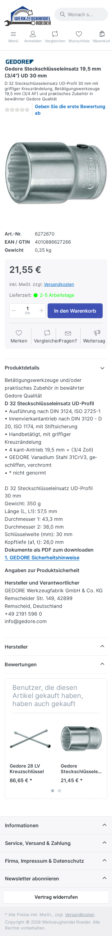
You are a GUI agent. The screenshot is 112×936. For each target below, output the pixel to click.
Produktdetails (22, 368)
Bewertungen (21, 664)
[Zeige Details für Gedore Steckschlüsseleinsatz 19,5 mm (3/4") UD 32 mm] (81, 738)
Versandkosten (59, 284)
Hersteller (16, 647)
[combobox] (81, 14)
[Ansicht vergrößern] (56, 172)
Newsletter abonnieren (32, 878)
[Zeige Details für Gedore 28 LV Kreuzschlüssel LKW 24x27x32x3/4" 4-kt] (30, 738)
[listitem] (56, 172)
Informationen (22, 825)
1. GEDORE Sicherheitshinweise (42, 557)
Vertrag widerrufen (56, 897)
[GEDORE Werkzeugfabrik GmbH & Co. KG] (20, 61)
